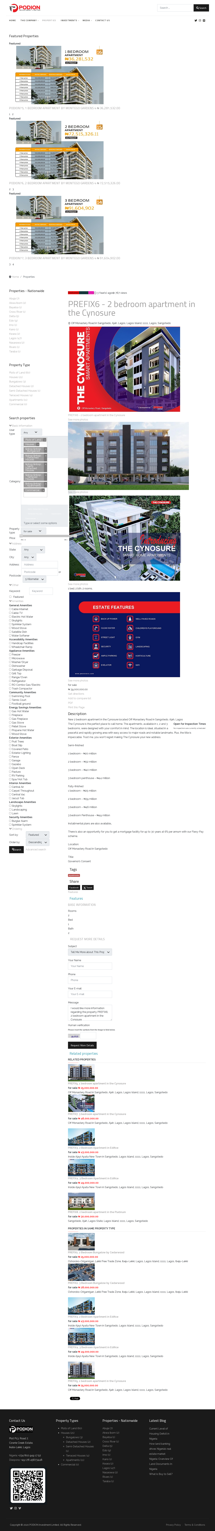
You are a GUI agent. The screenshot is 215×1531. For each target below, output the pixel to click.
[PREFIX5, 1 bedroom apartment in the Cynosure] (81, 1072)
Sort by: (13, 834)
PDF (70, 702)
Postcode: (15, 575)
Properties (49, 20)
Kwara (13, 333)
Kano (12, 329)
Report (91, 293)
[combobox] (175, 7)
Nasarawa (15, 342)
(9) (16, 320)
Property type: (14, 530)
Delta (12, 316)
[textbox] (46, 523)
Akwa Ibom (16, 302)
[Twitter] (196, 21)
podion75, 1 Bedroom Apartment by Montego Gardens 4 (53, 108)
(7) (17, 298)
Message (73, 1002)
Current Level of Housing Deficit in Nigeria (159, 1433)
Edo (11, 320)
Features (73, 892)
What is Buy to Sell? (161, 1474)
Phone (71, 974)
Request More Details (82, 1045)
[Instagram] (200, 21)
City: (11, 557)
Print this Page (76, 707)
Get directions (76, 693)
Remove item (61, 467)
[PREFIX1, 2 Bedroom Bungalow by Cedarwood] (81, 1241)
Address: (14, 564)
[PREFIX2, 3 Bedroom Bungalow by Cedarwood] (81, 1272)
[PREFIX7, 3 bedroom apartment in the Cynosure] (81, 1103)
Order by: (14, 842)
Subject (72, 946)
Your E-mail (75, 988)
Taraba (13, 351)
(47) (19, 338)
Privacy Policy (173, 1524)
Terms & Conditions (194, 1524)
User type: (12, 431)
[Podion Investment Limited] (25, 8)
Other (15, 585)
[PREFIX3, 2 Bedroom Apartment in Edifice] (81, 1136)
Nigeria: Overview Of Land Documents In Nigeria (161, 1463)
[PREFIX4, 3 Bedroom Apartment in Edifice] (81, 1167)
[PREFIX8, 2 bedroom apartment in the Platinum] (81, 1201)
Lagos (13, 338)
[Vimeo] (204, 21)
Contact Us (102, 20)
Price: (12, 538)
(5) (17, 316)
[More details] (56, 74)
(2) (24, 302)
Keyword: (14, 591)
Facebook (74, 887)
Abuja (12, 298)
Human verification (79, 1025)
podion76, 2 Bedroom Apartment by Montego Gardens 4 (53, 183)
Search (202, 8)
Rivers (13, 347)
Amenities (17, 601)
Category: (15, 481)
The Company (28, 20)
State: (12, 549)
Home (12, 20)
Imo (11, 325)
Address (16, 543)
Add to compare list (79, 698)
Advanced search (36, 849)
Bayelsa (14, 307)
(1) (20, 307)
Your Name (74, 960)
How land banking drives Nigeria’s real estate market (160, 1448)
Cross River (16, 311)
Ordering (16, 828)
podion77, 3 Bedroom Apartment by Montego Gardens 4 (53, 258)
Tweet (89, 887)
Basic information (21, 425)
